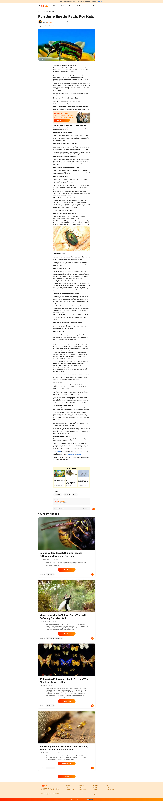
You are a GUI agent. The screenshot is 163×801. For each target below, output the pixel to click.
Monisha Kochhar (50, 22)
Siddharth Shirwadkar (46, 752)
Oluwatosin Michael (45, 621)
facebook (95, 787)
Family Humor (80, 5)
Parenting (71, 5)
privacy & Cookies (110, 789)
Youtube (94, 794)
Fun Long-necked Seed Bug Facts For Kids (83, 481)
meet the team (82, 789)
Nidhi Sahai (44, 685)
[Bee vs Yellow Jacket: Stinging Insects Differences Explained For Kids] (66, 533)
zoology (63, 688)
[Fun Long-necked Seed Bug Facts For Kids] (83, 473)
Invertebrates (67, 494)
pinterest (95, 789)
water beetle (71, 454)
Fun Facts (63, 5)
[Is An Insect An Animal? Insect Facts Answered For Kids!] (59, 473)
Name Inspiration (91, 5)
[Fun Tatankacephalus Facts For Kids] (71, 473)
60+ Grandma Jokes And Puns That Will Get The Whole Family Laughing (78, 1)
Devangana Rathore (53, 21)
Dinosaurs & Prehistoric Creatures (71, 478)
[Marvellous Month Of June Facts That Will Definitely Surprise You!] (66, 596)
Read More (100, 1)
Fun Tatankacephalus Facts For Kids (70, 482)
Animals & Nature (58, 477)
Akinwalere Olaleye (45, 559)
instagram (95, 791)
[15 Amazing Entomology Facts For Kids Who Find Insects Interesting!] (66, 660)
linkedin (94, 792)
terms (107, 787)
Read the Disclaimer (60, 508)
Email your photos (61, 120)
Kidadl (39, 11)
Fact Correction (86, 508)
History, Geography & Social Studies (54, 638)
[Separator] (93, 509)
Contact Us (68, 787)
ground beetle (79, 454)
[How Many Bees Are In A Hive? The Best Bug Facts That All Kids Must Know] (66, 727)
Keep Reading (67, 569)
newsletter (81, 791)
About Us (81, 787)
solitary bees (56, 759)
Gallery (42, 59)
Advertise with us (70, 789)
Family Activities (54, 5)
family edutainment (83, 792)
